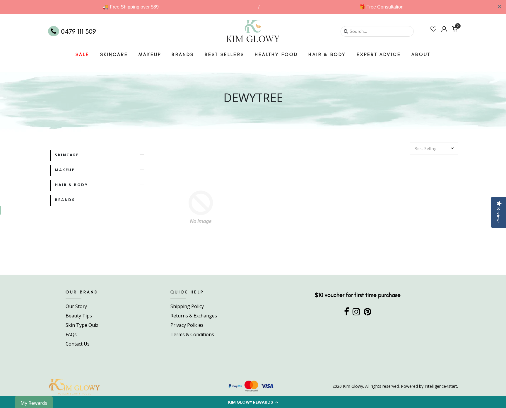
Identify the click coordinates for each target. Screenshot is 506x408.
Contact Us (78, 344)
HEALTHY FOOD (276, 54)
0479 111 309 (77, 31)
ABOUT (420, 54)
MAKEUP (150, 54)
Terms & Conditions (192, 334)
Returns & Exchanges (193, 315)
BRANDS (183, 54)
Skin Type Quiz (82, 325)
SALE (83, 54)
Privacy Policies (187, 325)
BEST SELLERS (224, 54)
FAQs (71, 334)
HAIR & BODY (327, 54)
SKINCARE (114, 54)
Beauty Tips (79, 315)
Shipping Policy (187, 306)
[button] (253, 402)
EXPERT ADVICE (379, 54)
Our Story (76, 306)
